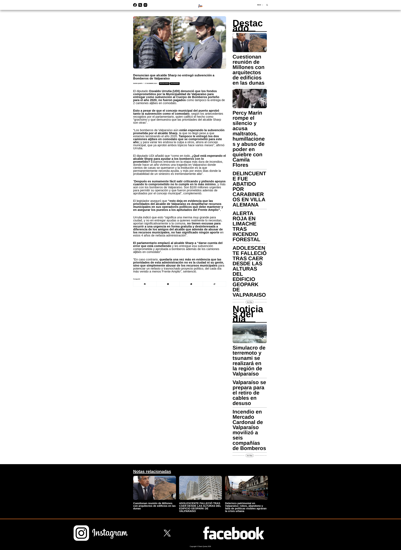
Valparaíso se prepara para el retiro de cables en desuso (249, 392)
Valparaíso (175, 83)
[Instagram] (145, 5)
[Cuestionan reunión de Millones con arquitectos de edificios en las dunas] (154, 488)
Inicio (259, 5)
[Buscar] (267, 5)
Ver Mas (250, 302)
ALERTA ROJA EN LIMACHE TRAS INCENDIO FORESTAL (246, 226)
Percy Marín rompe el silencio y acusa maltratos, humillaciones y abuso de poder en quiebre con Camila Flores (249, 139)
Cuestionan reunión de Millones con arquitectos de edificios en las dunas (249, 70)
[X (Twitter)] (140, 5)
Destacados (164, 83)
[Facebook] (135, 5)
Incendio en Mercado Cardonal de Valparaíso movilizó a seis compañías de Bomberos (249, 430)
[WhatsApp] (191, 284)
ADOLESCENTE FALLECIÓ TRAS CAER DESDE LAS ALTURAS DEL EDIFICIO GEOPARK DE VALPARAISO (250, 271)
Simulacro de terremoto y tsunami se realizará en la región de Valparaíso (249, 361)
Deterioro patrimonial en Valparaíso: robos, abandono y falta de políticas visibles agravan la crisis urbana (245, 507)
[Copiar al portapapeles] (214, 284)
